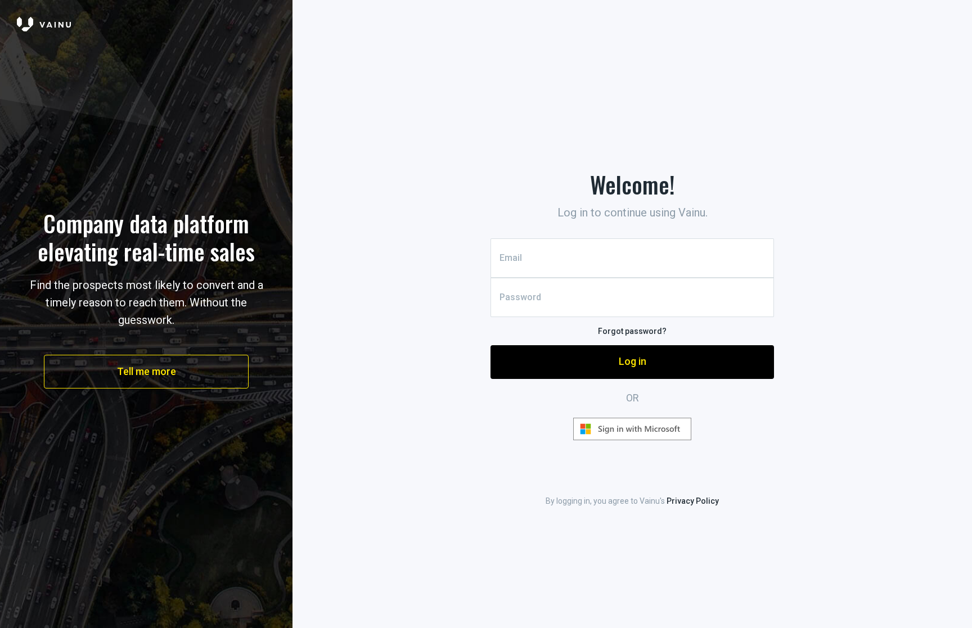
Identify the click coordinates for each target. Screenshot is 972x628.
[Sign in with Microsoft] (632, 429)
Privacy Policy (693, 500)
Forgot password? (632, 331)
